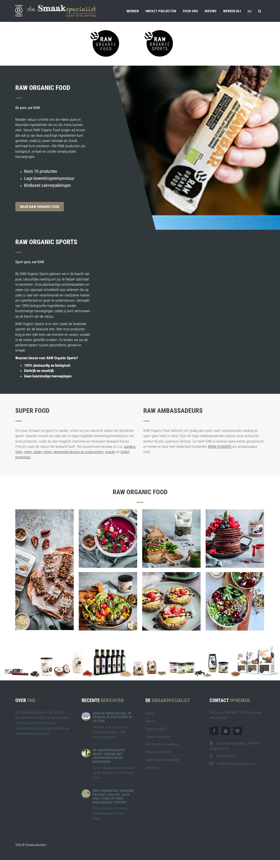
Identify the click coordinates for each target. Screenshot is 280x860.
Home (149, 713)
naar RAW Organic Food (39, 207)
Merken (133, 11)
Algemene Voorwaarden (162, 760)
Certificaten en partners (162, 744)
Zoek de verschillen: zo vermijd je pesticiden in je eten (112, 717)
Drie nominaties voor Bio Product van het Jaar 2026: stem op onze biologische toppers (113, 796)
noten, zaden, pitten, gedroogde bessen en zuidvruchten (63, 452)
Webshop (152, 767)
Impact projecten (160, 11)
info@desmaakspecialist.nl (236, 763)
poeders (129, 446)
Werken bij (232, 11)
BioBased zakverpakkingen (47, 185)
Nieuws (211, 11)
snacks (110, 452)
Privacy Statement (158, 752)
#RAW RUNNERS (219, 446)
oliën (18, 452)
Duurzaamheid (155, 729)
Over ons (190, 11)
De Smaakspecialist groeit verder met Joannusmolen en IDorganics (109, 756)
